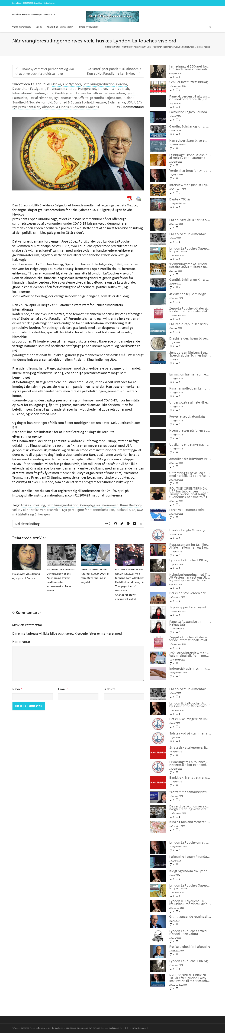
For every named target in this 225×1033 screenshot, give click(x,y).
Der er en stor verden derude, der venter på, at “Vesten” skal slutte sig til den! (190, 593)
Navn (16, 689)
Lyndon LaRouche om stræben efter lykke (190, 842)
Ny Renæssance (65, 98)
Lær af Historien (40, 98)
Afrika (56, 84)
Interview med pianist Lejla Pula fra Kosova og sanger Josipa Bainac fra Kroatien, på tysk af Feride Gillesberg (190, 185)
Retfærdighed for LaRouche (189, 946)
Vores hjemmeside (21, 27)
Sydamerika (116, 102)
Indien (102, 88)
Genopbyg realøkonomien (99, 505)
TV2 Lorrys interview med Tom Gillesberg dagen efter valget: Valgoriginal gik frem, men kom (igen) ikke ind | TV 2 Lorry (190, 654)
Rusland (128, 98)
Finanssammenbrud (61, 88)
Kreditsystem (64, 93)
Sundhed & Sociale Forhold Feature (80, 102)
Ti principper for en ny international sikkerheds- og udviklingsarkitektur (190, 607)
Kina (50, 93)
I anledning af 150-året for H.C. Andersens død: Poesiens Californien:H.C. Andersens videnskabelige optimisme (190, 68)
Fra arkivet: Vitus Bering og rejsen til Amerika (190, 220)
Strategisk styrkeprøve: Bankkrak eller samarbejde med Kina (190, 747)
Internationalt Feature (28, 93)
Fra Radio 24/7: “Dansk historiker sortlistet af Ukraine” (190, 324)
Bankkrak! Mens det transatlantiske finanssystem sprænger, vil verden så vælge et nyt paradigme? (190, 777)
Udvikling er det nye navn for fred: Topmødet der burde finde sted (190, 444)
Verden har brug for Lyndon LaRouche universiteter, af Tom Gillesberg (190, 170)
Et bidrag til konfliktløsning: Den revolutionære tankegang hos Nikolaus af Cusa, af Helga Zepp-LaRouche (190, 156)
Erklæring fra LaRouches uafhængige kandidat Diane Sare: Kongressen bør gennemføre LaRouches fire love (190, 763)
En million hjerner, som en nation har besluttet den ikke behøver (190, 374)
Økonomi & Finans (55, 107)
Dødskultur (20, 88)
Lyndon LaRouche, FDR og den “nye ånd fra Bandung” (190, 560)
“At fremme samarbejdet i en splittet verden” (190, 792)
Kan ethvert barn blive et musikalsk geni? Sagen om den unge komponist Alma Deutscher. (190, 140)
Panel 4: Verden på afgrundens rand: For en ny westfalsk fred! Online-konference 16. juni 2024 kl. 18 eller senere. (190, 98)
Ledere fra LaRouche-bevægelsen (100, 93)
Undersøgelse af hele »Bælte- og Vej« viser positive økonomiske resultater (190, 402)
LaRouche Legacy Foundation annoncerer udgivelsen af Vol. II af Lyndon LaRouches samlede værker (190, 112)
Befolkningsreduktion (99, 84)
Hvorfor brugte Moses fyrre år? (190, 530)
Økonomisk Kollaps (84, 107)
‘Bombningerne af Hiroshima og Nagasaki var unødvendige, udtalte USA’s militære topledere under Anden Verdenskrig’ (190, 265)
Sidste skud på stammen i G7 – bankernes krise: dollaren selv (190, 733)
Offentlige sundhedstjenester (99, 98)
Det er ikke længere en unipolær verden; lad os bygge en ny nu (190, 719)
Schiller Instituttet (112, 47)
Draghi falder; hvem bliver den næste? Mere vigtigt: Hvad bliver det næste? (190, 338)
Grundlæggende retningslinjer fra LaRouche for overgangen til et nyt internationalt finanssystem (190, 916)
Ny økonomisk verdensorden (39, 510)
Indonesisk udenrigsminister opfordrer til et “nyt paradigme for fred (190, 668)
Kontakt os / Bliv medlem (60, 27)
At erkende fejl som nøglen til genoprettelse (190, 294)
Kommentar (21, 641)
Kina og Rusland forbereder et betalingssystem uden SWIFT (190, 822)
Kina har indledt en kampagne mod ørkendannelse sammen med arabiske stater (190, 388)
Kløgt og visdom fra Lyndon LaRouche (190, 871)
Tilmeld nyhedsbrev (87, 27)
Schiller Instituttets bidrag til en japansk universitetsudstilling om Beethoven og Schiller (190, 82)
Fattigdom (37, 88)
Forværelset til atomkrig (187, 416)
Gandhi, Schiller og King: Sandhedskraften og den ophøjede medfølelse (190, 126)
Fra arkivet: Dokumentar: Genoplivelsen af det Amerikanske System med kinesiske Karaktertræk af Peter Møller (190, 234)
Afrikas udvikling (33, 505)
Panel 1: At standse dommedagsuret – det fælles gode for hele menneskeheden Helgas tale (190, 623)
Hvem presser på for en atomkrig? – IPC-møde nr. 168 (190, 430)
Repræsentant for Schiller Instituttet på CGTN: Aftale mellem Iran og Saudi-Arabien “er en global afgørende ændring (190, 546)
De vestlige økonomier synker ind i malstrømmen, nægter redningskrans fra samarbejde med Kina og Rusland (190, 808)
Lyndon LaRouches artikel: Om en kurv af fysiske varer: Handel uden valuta (190, 932)
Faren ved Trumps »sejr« (187, 509)
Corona (121, 84)
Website (109, 689)
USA (130, 102)
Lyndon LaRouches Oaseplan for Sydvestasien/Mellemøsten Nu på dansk (190, 250)
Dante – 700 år (179, 199)
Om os (39, 27)
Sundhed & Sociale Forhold (32, 102)
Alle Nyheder (72, 84)
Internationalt (119, 88)
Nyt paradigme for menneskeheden (88, 510)
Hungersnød (87, 88)
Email (62, 689)
